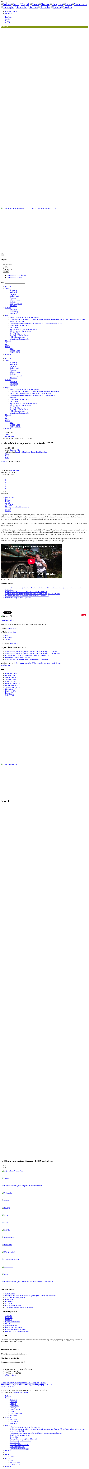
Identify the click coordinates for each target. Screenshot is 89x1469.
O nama (8, 308)
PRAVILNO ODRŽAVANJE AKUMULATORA (19, 996)
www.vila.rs (12, 632)
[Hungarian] (56, 4)
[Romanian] (21, 7)
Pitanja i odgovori (16, 304)
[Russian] (33, 7)
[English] (24, 4)
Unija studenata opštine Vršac (15, 1329)
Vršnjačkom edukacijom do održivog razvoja (25, 317)
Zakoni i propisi (15, 300)
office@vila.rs (11, 628)
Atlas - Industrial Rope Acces (15, 1297)
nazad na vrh (5, 665)
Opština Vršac (10, 1294)
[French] (34, 4)
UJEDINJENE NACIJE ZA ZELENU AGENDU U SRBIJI (26, 592)
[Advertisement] (40, 214)
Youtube (8, 23)
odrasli (7, 503)
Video (7, 458)
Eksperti (8, 341)
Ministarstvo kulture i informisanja (17, 507)
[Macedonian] (79, 4)
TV (6, 343)
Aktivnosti (13, 292)
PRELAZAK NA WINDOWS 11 (13, 1123)
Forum (7, 347)
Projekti (8, 315)
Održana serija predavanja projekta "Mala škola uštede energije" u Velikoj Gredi (32, 594)
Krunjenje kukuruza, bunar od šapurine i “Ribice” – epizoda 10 (27, 596)
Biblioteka (13, 306)
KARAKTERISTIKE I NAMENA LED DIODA (19, 1047)
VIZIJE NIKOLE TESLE (10, 845)
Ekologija (13, 302)
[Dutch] (15, 4)
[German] (44, 4)
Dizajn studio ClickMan (21, 1392)
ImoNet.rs (8, 1320)
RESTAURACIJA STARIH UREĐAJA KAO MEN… (21, 1022)
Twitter (7, 19)
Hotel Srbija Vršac (11, 1299)
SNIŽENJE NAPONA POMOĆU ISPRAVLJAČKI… (21, 1072)
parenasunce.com (11, 1325)
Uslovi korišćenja (11, 11)
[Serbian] (6, 4)
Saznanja (13, 294)
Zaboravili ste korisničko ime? (17, 275)
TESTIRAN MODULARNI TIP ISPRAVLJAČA (19, 921)
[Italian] (67, 4)
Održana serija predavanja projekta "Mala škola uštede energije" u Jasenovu (31, 651)
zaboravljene (9, 497)
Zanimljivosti (14, 296)
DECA (7, 501)
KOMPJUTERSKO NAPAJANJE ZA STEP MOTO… (21, 870)
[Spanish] (56, 7)
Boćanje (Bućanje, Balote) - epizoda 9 (18, 598)
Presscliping (14, 312)
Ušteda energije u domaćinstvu (20, 331)
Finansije (13, 298)
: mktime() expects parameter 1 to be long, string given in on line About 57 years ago (26, 1384)
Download (13, 313)
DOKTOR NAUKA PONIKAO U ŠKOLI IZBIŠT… (20, 971)
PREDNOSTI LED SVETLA (12, 820)
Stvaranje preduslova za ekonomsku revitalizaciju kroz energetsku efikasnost (36, 323)
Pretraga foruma (15, 353)
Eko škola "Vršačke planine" (19, 335)
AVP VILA (9, 505)
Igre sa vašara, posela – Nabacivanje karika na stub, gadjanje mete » (39, 663)
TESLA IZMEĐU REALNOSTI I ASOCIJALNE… (20, 946)
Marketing (8, 13)
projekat (8, 509)
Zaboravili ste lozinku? (15, 277)
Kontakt (8, 354)
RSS (6, 636)
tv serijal (8, 511)
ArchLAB (8, 1316)
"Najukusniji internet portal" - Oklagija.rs (19, 1307)
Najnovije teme (15, 351)
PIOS (7, 345)
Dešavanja (13, 290)
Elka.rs (7, 1324)
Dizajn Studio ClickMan (13, 1305)
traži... (3, 282)
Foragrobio (9, 1301)
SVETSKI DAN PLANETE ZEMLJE (15, 895)
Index (11, 349)
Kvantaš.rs (8, 1318)
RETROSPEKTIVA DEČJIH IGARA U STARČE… (20, 1097)
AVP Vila (8, 1303)
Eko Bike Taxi (15, 333)
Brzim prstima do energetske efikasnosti (23, 329)
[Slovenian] (44, 7)
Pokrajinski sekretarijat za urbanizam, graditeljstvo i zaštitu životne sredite (30, 1296)
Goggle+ (8, 21)
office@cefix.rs (10, 1375)
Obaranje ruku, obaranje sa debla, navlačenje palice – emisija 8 (26, 659)
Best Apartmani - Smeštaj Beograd (17, 1331)
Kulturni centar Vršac (12, 1322)
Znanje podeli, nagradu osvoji (20, 325)
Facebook (8, 17)
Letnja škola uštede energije (19, 339)
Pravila (12, 1456)
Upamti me (9, 269)
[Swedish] (66, 7)
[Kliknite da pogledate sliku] (4, 461)
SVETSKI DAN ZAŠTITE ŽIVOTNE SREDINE (19, 1148)
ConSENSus (14, 327)
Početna (8, 286)
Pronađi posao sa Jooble (13, 1327)
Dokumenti (13, 310)
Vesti (7, 288)
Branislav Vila (15, 450)
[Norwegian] (7, 7)
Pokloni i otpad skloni (17, 337)
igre (6, 499)
